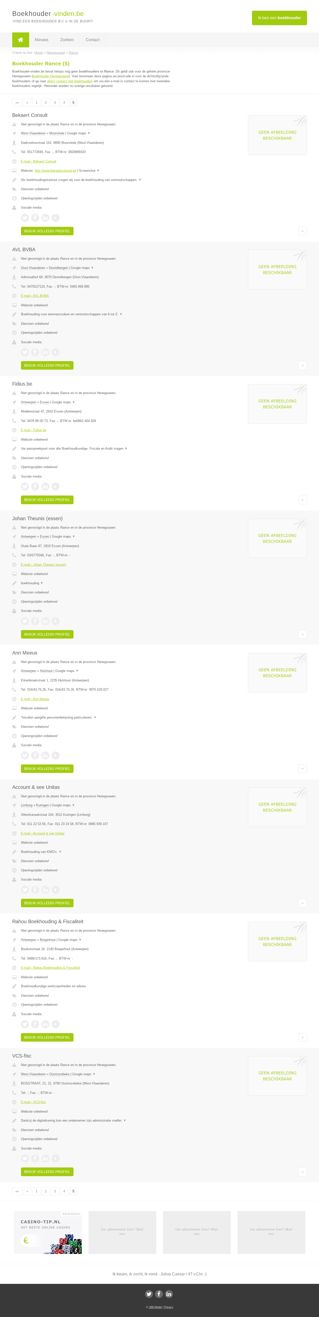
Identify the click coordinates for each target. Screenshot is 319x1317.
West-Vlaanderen (33, 133)
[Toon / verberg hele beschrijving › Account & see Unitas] (97, 851)
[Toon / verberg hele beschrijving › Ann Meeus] (97, 717)
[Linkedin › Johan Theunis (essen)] (45, 621)
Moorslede (56, 133)
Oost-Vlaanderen (33, 268)
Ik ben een (279, 18)
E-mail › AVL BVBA (35, 296)
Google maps (78, 133)
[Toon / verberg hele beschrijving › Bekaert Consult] (97, 179)
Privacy (168, 1307)
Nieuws (41, 40)
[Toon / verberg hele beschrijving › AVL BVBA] (97, 314)
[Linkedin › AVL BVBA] (45, 352)
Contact (92, 40)
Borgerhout (48, 940)
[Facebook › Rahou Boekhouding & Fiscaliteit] (35, 1024)
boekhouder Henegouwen (51, 76)
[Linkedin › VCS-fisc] (45, 1158)
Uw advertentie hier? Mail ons (122, 1232)
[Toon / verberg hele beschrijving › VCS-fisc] (97, 1120)
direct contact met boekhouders (70, 81)
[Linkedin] (169, 1294)
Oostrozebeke (59, 1074)
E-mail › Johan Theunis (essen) (43, 565)
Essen (44, 402)
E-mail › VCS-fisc (33, 1102)
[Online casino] (51, 1234)
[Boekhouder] (20, 39)
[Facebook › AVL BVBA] (35, 352)
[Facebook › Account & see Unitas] (35, 890)
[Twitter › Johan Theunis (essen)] (25, 621)
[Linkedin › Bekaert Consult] (45, 218)
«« (17, 102)
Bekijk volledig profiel (47, 231)
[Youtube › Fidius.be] (56, 487)
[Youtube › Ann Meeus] (56, 755)
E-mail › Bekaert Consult (38, 161)
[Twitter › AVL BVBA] (25, 352)
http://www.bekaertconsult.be (55, 170)
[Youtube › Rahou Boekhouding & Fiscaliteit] (56, 1024)
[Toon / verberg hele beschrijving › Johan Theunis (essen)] (97, 583)
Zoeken (67, 40)
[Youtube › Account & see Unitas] (56, 890)
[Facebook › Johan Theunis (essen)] (35, 621)
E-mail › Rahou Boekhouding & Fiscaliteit (50, 968)
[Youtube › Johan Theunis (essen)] (56, 621)
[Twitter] (149, 1294)
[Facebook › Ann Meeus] (35, 755)
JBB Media (155, 1307)
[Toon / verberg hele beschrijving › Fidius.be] (97, 448)
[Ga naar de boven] (302, 231)
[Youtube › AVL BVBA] (56, 352)
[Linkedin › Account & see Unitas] (45, 890)
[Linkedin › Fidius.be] (45, 487)
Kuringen (42, 805)
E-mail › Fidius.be (33, 430)
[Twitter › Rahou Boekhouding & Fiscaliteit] (25, 1024)
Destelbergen (58, 268)
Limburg (26, 805)
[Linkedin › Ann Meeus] (45, 755)
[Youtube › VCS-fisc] (56, 1158)
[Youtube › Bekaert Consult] (56, 218)
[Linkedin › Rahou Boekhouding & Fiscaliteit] (45, 1024)
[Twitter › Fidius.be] (25, 487)
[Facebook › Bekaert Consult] (35, 218)
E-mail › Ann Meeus (35, 699)
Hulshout (46, 671)
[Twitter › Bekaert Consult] (25, 218)
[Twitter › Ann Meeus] (25, 755)
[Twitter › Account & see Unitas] (25, 890)
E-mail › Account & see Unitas (43, 833)
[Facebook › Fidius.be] (35, 487)
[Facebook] (159, 1294)
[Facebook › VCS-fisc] (35, 1158)
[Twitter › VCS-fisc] (25, 1158)
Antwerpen (28, 402)
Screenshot (89, 170)
